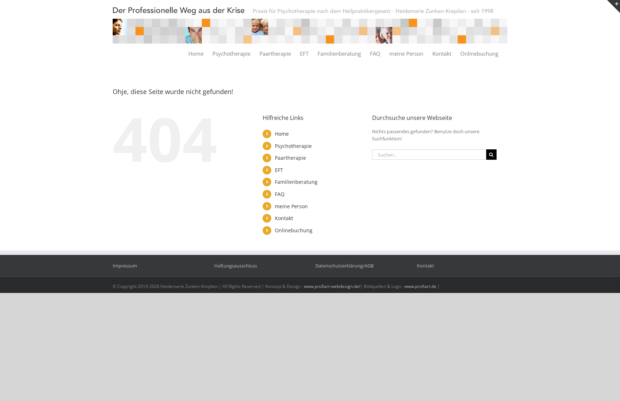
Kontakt (284, 218)
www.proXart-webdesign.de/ (332, 286)
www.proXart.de (420, 286)
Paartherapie (290, 157)
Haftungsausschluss (235, 265)
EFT (279, 170)
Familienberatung (296, 181)
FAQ (280, 194)
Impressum (125, 265)
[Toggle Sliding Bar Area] (613, 6)
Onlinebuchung (294, 230)
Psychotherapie (293, 146)
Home (282, 133)
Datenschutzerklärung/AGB (344, 265)
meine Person (291, 206)
